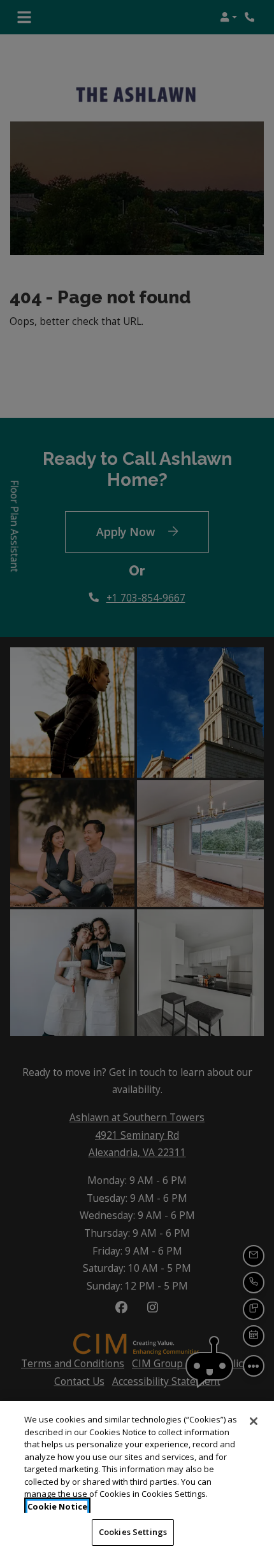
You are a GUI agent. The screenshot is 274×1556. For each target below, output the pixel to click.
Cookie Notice (57, 1506)
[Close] (254, 1421)
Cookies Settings (133, 1532)
